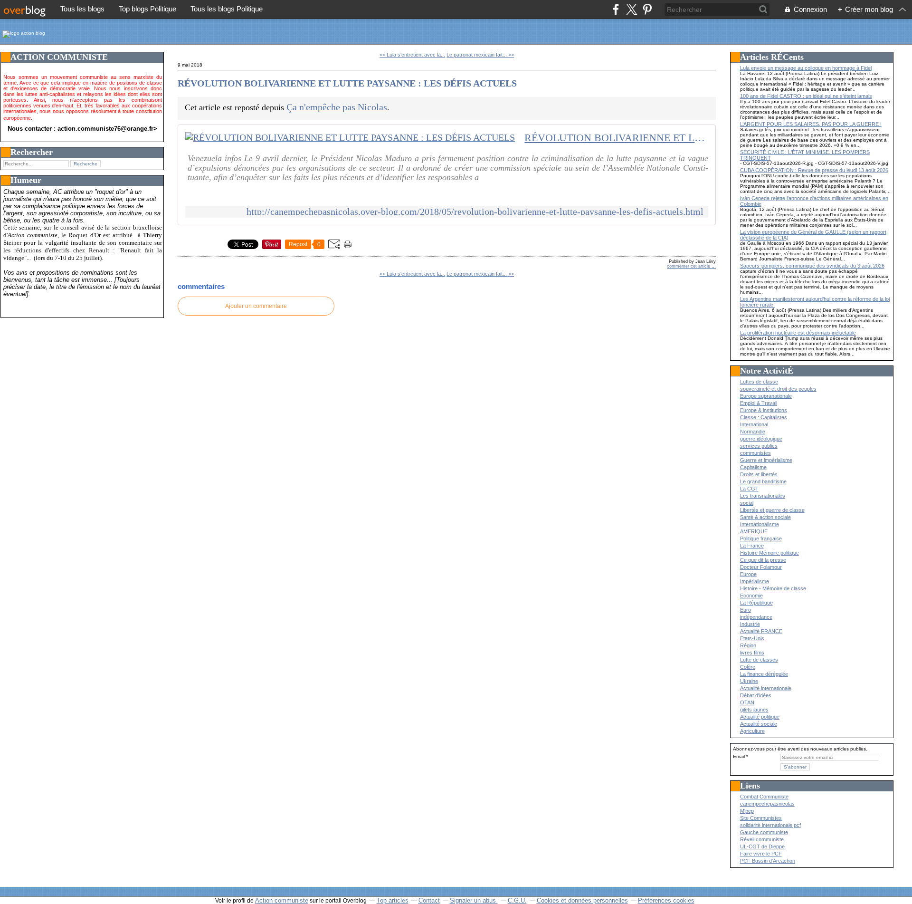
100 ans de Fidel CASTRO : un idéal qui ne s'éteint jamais (806, 96)
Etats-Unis (752, 638)
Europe (748, 574)
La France (752, 545)
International (754, 424)
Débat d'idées (755, 695)
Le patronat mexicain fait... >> (480, 55)
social (746, 503)
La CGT (749, 488)
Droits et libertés (759, 474)
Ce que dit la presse (763, 560)
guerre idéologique (761, 439)
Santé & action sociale (765, 517)
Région (748, 645)
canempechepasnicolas (767, 804)
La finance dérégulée (764, 674)
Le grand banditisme (763, 481)
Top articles (392, 900)
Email (739, 756)
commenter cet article (689, 266)
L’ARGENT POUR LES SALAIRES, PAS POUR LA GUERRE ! (811, 124)
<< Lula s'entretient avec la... (412, 55)
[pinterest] (647, 9)
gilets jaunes (754, 709)
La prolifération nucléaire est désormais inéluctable (798, 333)
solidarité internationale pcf (770, 825)
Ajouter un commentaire (256, 306)
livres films (752, 652)
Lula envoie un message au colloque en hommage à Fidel (806, 68)
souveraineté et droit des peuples (778, 389)
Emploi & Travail (758, 403)
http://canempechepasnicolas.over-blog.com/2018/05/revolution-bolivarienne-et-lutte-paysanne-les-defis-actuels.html (475, 211)
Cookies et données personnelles (582, 900)
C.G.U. (517, 900)
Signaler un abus (474, 900)
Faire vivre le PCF (761, 853)
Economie (751, 595)
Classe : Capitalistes (763, 417)
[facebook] (616, 9)
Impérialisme (754, 581)
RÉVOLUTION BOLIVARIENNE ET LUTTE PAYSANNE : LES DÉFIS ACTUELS (347, 83)
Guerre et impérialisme (766, 460)
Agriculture (752, 731)
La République (756, 603)
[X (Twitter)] (631, 9)
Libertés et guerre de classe (772, 510)
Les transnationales (762, 496)
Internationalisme (759, 524)
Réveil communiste (762, 839)
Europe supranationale (766, 396)
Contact (429, 900)
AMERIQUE (754, 531)
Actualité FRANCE (761, 631)
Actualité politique (759, 717)
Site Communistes (761, 818)
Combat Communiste (764, 796)
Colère (747, 667)
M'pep (747, 811)
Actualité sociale (758, 724)
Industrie (750, 624)
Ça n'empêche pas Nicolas (336, 107)
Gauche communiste (764, 832)
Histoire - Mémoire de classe (773, 588)
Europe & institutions (763, 410)
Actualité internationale (765, 688)
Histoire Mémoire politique (769, 553)
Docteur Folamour (761, 567)
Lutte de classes (759, 660)
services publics (759, 446)
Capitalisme (753, 467)
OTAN (747, 702)
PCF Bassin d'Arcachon (767, 861)
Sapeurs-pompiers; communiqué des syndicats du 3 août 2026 (812, 266)
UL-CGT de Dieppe (762, 846)
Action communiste (281, 900)
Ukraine (749, 681)
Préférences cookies (666, 900)
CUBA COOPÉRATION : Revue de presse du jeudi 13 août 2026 (814, 170)
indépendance (756, 617)
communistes (755, 453)
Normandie (752, 431)
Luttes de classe (759, 382)
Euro (745, 610)
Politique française (761, 538)
